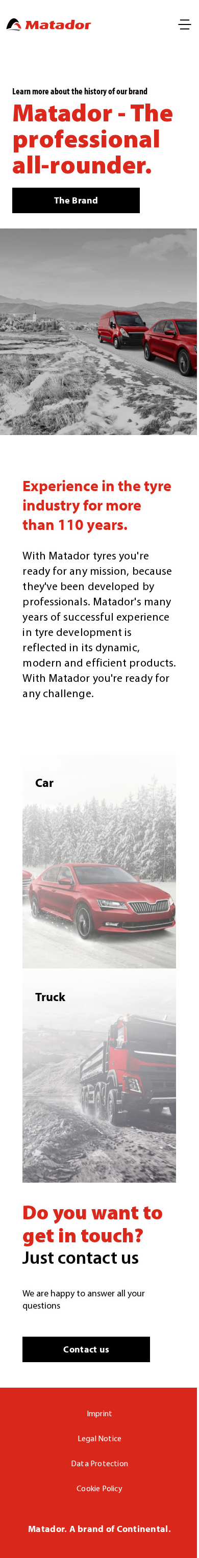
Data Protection (99, 1464)
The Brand (76, 200)
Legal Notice (100, 1439)
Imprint (100, 1414)
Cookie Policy (99, 1489)
